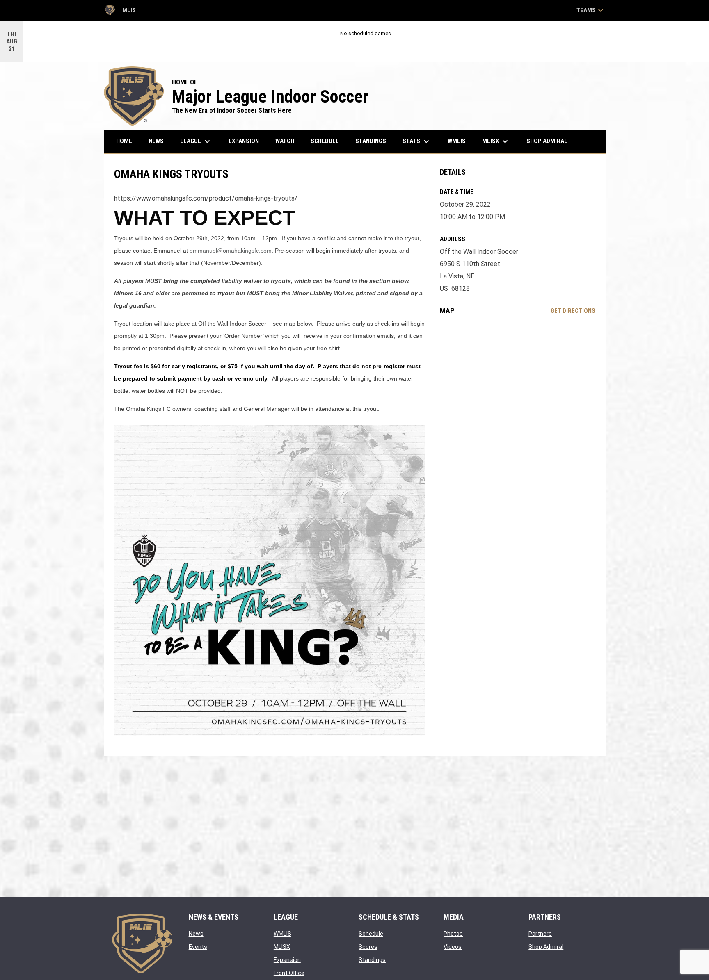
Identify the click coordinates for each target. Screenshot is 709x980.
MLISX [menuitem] (496, 141)
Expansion (287, 960)
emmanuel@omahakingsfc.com (231, 250)
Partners (540, 933)
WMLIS (282, 933)
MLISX (282, 947)
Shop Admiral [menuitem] (550, 141)
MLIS (120, 11)
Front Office (289, 973)
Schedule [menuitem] (325, 141)
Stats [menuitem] (417, 141)
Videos (453, 947)
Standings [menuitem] (370, 141)
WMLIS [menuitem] (460, 141)
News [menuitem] (156, 141)
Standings (372, 960)
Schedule (371, 933)
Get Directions (573, 311)
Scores (368, 947)
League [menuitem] (196, 141)
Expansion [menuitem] (244, 141)
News (196, 933)
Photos (453, 933)
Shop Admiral (545, 947)
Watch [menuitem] (284, 141)
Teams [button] (591, 10)
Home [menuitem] (124, 141)
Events (198, 947)
